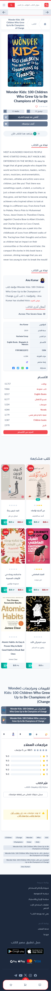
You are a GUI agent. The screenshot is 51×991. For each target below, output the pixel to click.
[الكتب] (40, 985)
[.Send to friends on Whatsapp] (22, 368)
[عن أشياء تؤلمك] (38, 482)
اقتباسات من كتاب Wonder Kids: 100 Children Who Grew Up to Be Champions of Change (27, 861)
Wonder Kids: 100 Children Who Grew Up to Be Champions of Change (31, 848)
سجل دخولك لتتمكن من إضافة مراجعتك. (25, 795)
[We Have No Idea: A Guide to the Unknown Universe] (47, 12)
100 (46, 837)
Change (19, 837)
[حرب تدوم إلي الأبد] (38, 613)
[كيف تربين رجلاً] (13, 482)
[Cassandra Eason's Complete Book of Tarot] (4, 12)
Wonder (29, 837)
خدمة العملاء (43, 929)
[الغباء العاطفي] (38, 546)
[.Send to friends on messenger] (27, 368)
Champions (18, 842)
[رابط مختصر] (16, 362)
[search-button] (11, 5)
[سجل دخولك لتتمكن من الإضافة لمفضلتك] (36, 106)
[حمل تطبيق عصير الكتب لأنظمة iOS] (35, 951)
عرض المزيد (35, 301)
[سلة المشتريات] (25, 985)
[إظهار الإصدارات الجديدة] (25, 979)
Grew (29, 842)
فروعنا (46, 935)
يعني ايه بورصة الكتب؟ (39, 914)
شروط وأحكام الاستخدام (38, 888)
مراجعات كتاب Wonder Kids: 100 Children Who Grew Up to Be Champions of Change (27, 854)
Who (39, 837)
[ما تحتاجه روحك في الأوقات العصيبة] (13, 546)
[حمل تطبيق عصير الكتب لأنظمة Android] (16, 951)
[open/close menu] (4, 5)
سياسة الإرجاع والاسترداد (38, 899)
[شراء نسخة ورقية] (38, 522)
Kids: (37, 842)
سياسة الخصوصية (41, 894)
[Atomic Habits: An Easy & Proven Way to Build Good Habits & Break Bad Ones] (13, 613)
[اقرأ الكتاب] (38, 499)
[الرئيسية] (45, 24)
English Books (12, 342)
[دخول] (11, 985)
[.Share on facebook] (13, 368)
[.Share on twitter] (18, 368)
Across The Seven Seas (30, 314)
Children (8, 837)
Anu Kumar (32, 280)
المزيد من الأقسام (25, 432)
